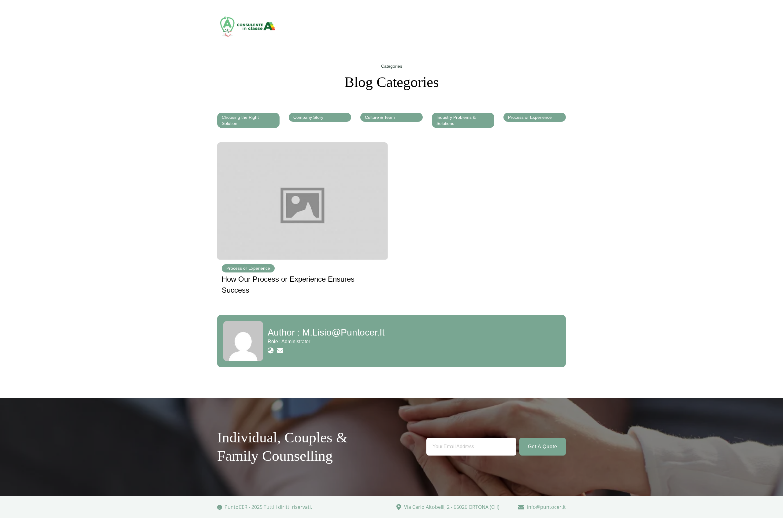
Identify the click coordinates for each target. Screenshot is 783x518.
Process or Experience (248, 268)
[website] (270, 350)
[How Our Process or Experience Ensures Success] (302, 201)
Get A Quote (542, 446)
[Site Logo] (247, 27)
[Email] (280, 350)
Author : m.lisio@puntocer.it (326, 332)
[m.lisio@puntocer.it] (243, 341)
